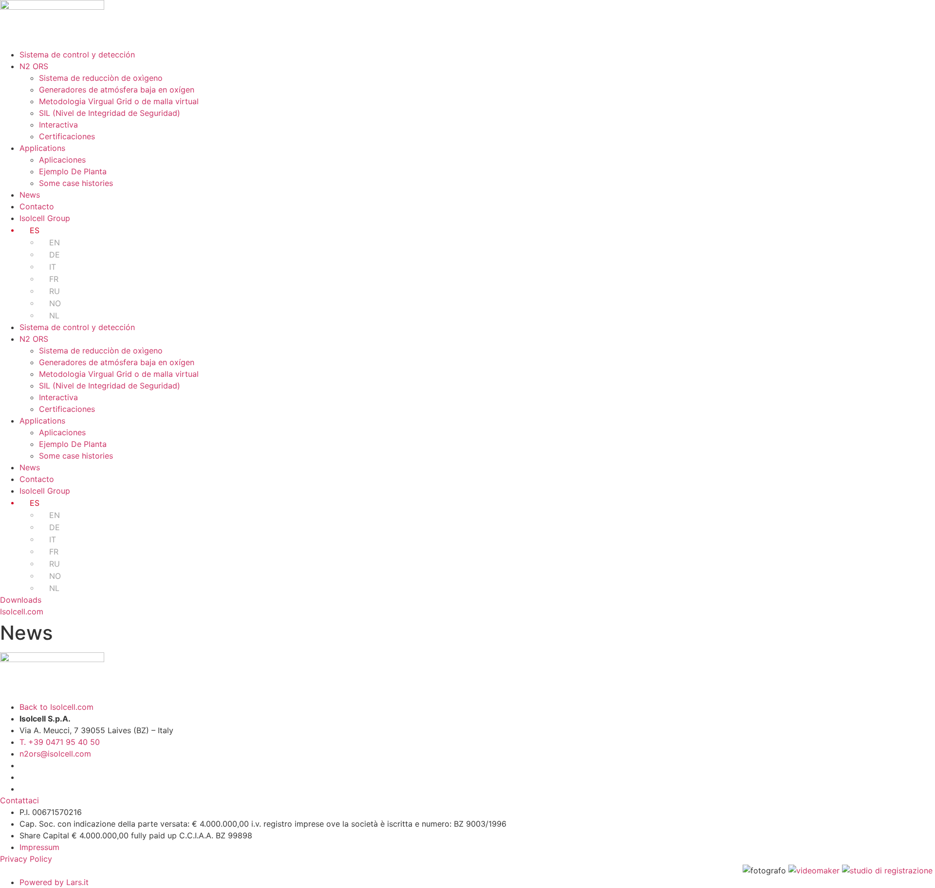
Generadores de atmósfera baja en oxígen (116, 89)
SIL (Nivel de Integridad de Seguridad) (109, 113)
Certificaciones (67, 136)
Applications (42, 148)
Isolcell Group (44, 218)
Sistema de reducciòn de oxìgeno (101, 78)
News (29, 195)
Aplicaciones (62, 160)
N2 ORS (33, 66)
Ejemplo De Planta (73, 171)
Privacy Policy (26, 859)
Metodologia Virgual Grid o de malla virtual (119, 101)
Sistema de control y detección (77, 54)
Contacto (36, 206)
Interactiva (58, 125)
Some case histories (76, 183)
